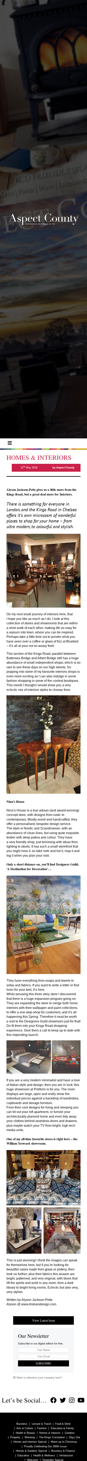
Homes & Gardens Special (31, 1450)
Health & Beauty (25, 1432)
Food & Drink (63, 1423)
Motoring (30, 1437)
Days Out (74, 1437)
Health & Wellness (44, 1455)
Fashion (42, 1428)
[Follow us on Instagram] (71, 1400)
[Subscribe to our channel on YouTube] (81, 1400)
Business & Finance (63, 1450)
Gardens (70, 1432)
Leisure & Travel (41, 1423)
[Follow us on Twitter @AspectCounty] (63, 1400)
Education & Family (62, 1428)
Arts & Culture (24, 1428)
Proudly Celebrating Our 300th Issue (45, 1446)
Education (23, 1455)
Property (15, 1437)
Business (21, 1423)
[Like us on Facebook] (53, 1400)
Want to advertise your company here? (39, 1377)
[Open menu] (10, 443)
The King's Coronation (52, 1437)
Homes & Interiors (49, 1432)
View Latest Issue (43, 1320)
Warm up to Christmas (64, 1441)
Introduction (66, 1455)
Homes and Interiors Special (30, 1441)
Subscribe (43, 1363)
